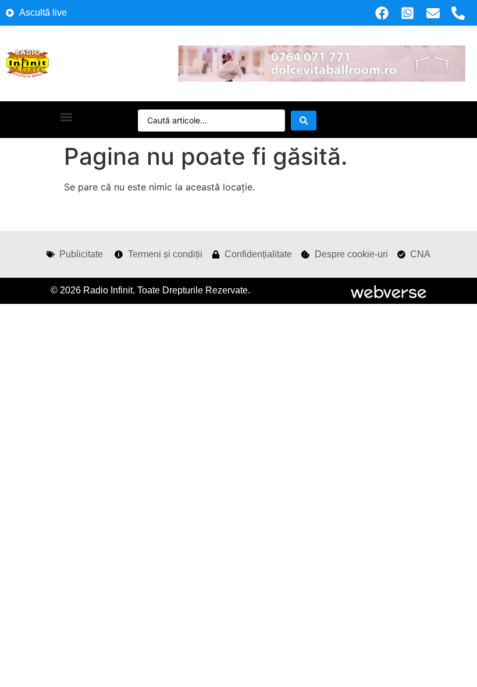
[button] (66, 116)
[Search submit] (303, 120)
